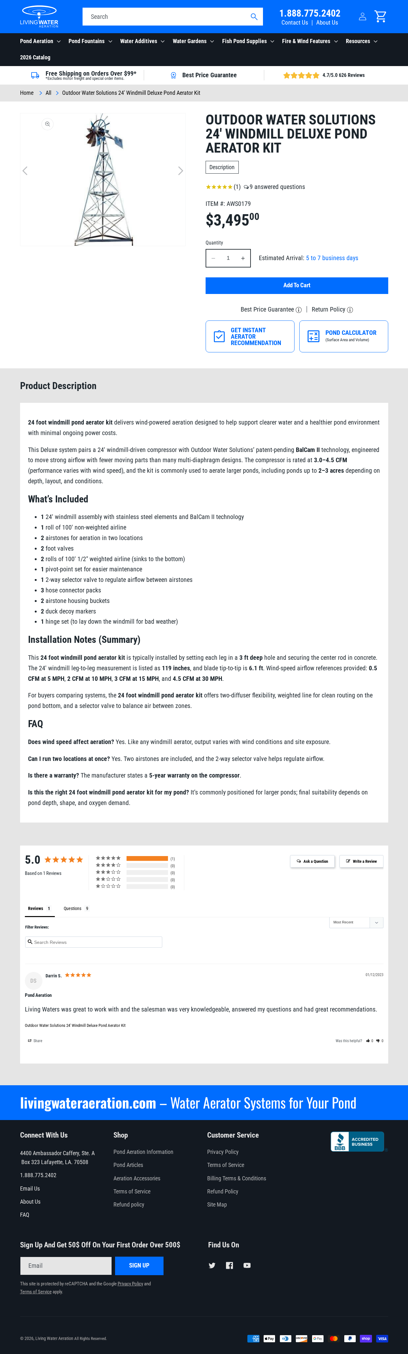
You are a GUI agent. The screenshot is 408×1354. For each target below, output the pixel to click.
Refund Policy (222, 1191)
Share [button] (37, 1041)
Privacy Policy (223, 1152)
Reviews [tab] (35, 908)
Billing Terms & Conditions (236, 1178)
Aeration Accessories (136, 1178)
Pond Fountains (87, 41)
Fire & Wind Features (306, 41)
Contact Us (294, 22)
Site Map (217, 1204)
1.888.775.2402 (309, 13)
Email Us (30, 1188)
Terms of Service (131, 1191)
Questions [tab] (72, 908)
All (48, 93)
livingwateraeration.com (88, 1102)
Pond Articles (128, 1165)
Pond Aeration (36, 41)
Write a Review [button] (365, 861)
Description (222, 167)
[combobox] (173, 17)
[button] (39, 41)
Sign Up (139, 1265)
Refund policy (128, 1204)
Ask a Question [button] (315, 861)
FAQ (24, 1215)
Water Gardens (190, 41)
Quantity (214, 243)
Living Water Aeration (54, 1338)
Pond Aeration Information (143, 1152)
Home (26, 93)
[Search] (254, 17)
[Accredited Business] (359, 1149)
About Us (327, 22)
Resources (358, 41)
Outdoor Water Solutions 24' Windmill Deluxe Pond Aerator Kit (75, 1025)
